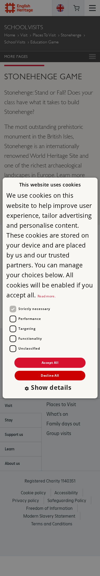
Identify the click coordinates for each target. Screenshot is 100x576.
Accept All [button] (50, 362)
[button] (50, 388)
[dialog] (49, 288)
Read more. (46, 296)
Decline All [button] (50, 375)
